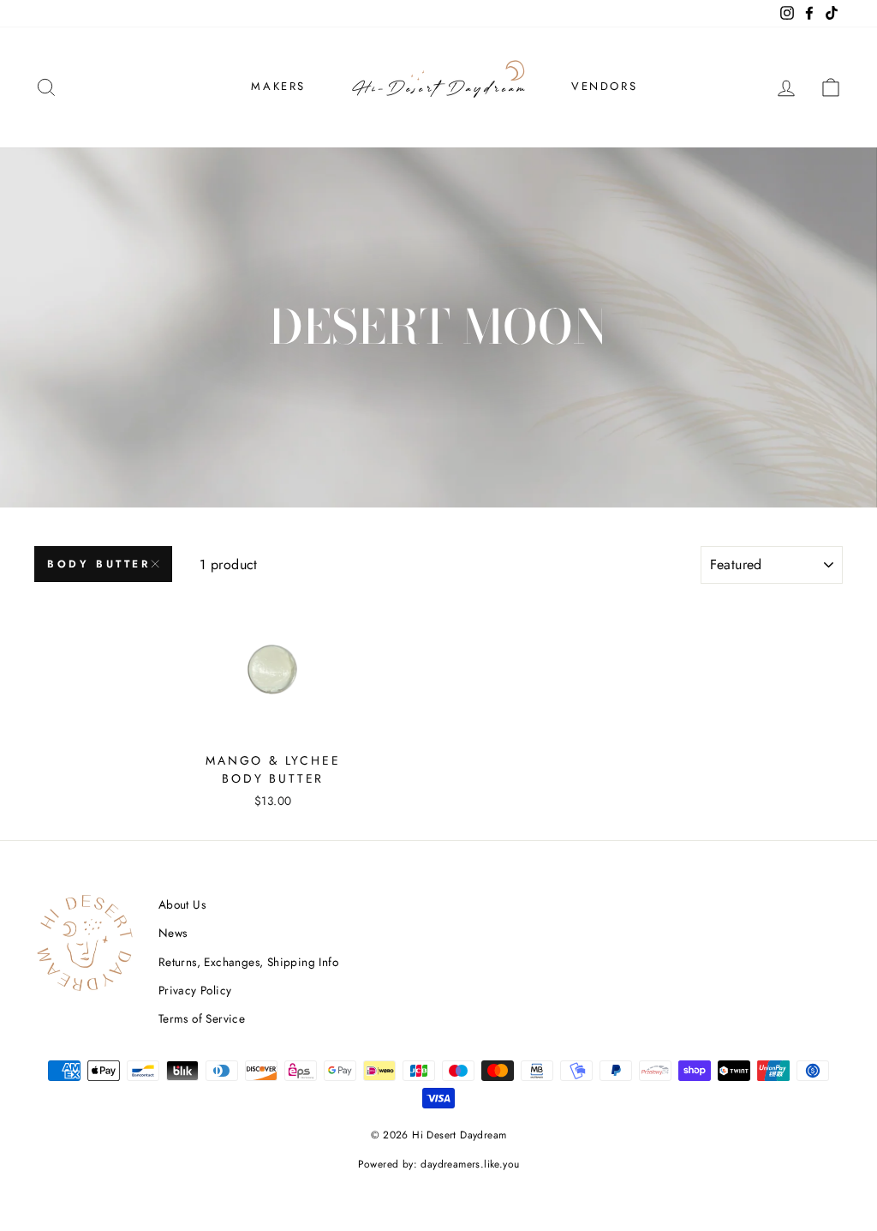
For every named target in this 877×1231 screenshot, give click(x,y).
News (173, 932)
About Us (182, 904)
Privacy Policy (195, 990)
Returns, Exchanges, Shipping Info (248, 961)
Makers (278, 86)
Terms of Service (201, 1018)
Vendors (604, 86)
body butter (99, 564)
